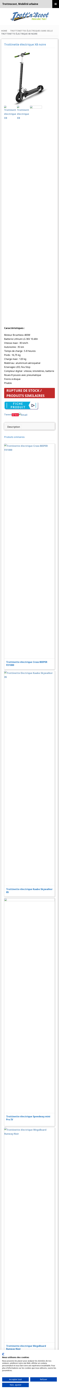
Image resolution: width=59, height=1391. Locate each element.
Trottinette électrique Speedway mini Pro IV (28, 1118)
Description (13, 426)
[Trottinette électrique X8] (29, 77)
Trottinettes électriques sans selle (31, 30)
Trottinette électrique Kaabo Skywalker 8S (29, 891)
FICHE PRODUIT (31, 544)
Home (4, 30)
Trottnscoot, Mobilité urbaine (20, 4)
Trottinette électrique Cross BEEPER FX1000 (26, 663)
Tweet (8, 414)
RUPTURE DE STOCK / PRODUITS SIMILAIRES (25, 393)
